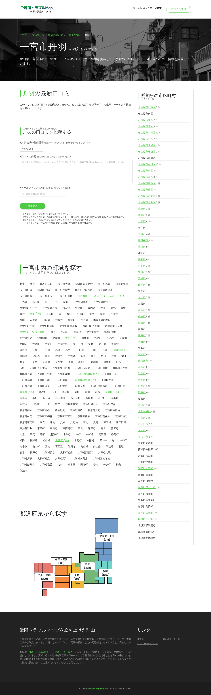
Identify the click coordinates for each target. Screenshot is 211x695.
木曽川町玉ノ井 (113, 326)
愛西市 (142, 398)
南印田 (123, 440)
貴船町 (85, 338)
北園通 (56, 338)
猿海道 (23, 350)
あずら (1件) (117, 296)
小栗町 (50, 314)
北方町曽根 (110, 332)
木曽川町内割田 (102, 320)
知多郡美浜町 (145, 506)
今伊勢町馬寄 (80, 302)
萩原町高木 (26, 410)
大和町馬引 (61, 458)
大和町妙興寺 (27, 464)
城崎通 (59, 356)
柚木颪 (71, 464)
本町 (78, 434)
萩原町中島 (26, 416)
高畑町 (82, 362)
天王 (54, 392)
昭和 (47, 356)
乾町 (65, 302)
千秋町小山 (43, 380)
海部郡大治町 (148, 468)
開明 (92, 314)
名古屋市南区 (148, 177)
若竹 (95, 464)
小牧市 (144, 316)
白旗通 (71, 356)
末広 (93, 356)
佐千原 (102, 344)
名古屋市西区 (148, 126)
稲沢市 (144, 322)
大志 (34, 362)
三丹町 (46, 350)
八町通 (74, 422)
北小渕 (77, 332)
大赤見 (91, 308)
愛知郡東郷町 (145, 443)
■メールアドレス (45, 187)
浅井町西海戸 (27, 296)
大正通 (46, 362)
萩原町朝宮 (71, 404)
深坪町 (91, 428)
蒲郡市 (142, 291)
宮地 (47, 446)
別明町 (54, 434)
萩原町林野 (121, 416)
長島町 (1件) (112, 392)
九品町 (98, 338)
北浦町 (65, 332)
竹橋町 (94, 362)
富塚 (97, 392)
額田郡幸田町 (147, 519)
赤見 (32, 284)
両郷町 (84, 464)
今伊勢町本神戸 (28, 308)
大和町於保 (66, 452)
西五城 (46, 398)
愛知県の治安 (55, 35)
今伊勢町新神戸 (102, 302)
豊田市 (144, 272)
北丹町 (66, 434)
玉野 (22, 368)
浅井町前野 (66, 296)
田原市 (144, 392)
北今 (53, 332)
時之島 (66, 392)
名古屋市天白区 (149, 202)
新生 (83, 356)
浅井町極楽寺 (62, 290)
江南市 (144, 310)
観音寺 (59, 320)
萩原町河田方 (90, 404)
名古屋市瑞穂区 (149, 151)
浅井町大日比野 (84, 284)
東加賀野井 (26, 428)
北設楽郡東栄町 (146, 532)
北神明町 (42, 338)
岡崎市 (144, 215)
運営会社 (141, 639)
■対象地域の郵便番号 (55, 142)
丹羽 (47, 404)
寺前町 (43, 392)
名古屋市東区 (145, 113)
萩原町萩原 (84, 416)
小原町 (80, 314)
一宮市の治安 (73, 35)
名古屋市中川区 (149, 164)
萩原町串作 (109, 404)
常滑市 (142, 303)
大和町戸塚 (26, 458)
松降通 (33, 440)
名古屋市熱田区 (146, 158)
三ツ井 (103, 440)
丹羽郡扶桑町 (145, 462)
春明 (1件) (119, 350)
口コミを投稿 (178, 9)
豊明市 (144, 379)
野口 (57, 404)
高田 (70, 362)
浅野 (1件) (83, 296)
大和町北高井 (105, 452)
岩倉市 (144, 373)
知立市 (144, 354)
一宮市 (144, 221)
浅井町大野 (64, 284)
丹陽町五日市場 (38, 368)
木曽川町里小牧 (68, 326)
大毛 (113, 308)
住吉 (113, 356)
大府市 (144, 341)
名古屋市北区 (148, 120)
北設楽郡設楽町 (146, 525)
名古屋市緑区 (148, 189)
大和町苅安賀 (85, 452)
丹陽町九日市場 (61, 368)
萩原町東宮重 (27, 422)
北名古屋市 (146, 411)
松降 (22, 440)
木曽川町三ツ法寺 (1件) (33, 332)
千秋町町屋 (119, 386)
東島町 (41, 428)
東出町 (53, 428)
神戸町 (84, 320)
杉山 (103, 356)
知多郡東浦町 (145, 494)
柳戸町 (33, 452)
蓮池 (52, 422)
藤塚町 (114, 428)
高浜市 (144, 367)
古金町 (36, 344)
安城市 (144, 278)
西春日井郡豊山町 (148, 449)
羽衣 (42, 422)
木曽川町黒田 (47, 326)
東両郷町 (68, 428)
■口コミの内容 (45, 156)
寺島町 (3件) (27, 392)
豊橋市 (144, 208)
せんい (23, 362)
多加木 (59, 362)
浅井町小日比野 (83, 290)
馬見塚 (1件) (62, 440)
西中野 (114, 398)
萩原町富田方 (112, 410)
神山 (22, 320)
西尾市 (144, 284)
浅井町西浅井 (105, 290)
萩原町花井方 (102, 416)
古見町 (49, 344)
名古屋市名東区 (149, 196)
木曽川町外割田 (91, 326)
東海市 (144, 335)
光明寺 (23, 344)
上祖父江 (115, 314)
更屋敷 (115, 344)
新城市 (142, 329)
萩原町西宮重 (64, 416)
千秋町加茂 (107, 380)
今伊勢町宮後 (49, 308)
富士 (103, 428)
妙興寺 (71, 446)
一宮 (55, 302)
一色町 (23, 302)
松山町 (46, 440)
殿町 (77, 392)
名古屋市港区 (148, 170)
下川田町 (81, 350)
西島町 (89, 398)
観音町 (71, 320)
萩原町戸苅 (94, 410)
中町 (34, 398)
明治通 (109, 446)
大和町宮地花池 (101, 458)
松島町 (115, 434)
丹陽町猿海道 (82, 368)
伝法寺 (23, 470)
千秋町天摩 (79, 386)
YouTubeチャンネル (147, 643)
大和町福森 (43, 458)
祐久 (59, 464)
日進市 (144, 386)
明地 (121, 446)
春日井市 (145, 240)
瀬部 (123, 356)
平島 (80, 428)
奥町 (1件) (35, 314)
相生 (22, 284)
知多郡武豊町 (147, 513)
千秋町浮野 (26, 380)
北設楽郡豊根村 (146, 538)
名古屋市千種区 (149, 107)
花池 (85, 422)
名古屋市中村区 (149, 132)
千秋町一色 (110, 374)
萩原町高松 (43, 410)
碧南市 (144, 259)
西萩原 (23, 404)
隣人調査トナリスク (172, 639)
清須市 (144, 405)
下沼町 (104, 350)
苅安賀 (33, 320)
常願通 (23, 356)
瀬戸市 (142, 227)
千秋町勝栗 (61, 380)
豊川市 (144, 246)
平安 (32, 434)
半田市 (144, 234)
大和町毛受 (46, 464)
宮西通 (59, 446)
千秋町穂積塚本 (99, 386)
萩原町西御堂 (44, 416)
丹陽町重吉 (101, 368)
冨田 (87, 392)
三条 (34, 350)
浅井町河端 (43, 290)
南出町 (36, 446)
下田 (93, 350)
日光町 (36, 404)
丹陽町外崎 (26, 374)
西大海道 (60, 398)
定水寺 (36, 356)
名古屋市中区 (148, 139)
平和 (42, 434)
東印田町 (121, 422)
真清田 (102, 434)
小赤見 (110, 338)
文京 (22, 434)
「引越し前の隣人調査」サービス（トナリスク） (50, 651)
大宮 (22, 314)
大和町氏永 (49, 452)
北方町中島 (26, 338)
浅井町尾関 (104, 284)
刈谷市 (144, 265)
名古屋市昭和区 (149, 145)
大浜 (123, 308)
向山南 (97, 446)
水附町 (90, 440)
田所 (118, 362)
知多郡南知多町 (146, 500)
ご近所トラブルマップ (32, 35)
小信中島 (63, 344)
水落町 (78, 440)
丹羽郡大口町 (145, 456)
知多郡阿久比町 (149, 487)
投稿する (33, 206)
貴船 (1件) (70, 338)
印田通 (66, 308)
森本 (22, 452)
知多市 (142, 348)
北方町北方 (93, 332)
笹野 (90, 344)
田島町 (107, 362)
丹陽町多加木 (120, 368)
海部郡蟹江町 (145, 475)
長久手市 (145, 437)
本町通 (89, 434)
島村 (67, 350)
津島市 (142, 253)
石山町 (36, 302)
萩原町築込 (76, 410)
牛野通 (78, 308)
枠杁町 (107, 464)
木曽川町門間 (27, 326)
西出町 (102, 398)
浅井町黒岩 (122, 284)
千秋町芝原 (61, 386)
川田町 (46, 320)
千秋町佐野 (26, 386)
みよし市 (145, 424)
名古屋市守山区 (149, 183)
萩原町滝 (60, 410)
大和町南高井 (80, 458)
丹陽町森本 (63, 374)
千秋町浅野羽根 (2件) (87, 374)
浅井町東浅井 (47, 296)
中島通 (23, 398)
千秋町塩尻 (43, 386)
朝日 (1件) (99, 296)
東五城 (107, 422)
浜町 (95, 422)
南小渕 (23, 446)
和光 (118, 464)
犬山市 (144, 297)
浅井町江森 (46, 284)
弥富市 (144, 418)
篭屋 (102, 314)
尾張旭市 (145, 360)
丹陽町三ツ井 (44, 374)
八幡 (62, 422)
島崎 (57, 350)
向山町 (84, 446)
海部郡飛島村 (145, 481)
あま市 (144, 430)
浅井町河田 (26, 290)
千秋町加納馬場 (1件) (84, 380)
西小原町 (75, 398)
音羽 (69, 314)
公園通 (123, 338)
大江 (102, 308)
